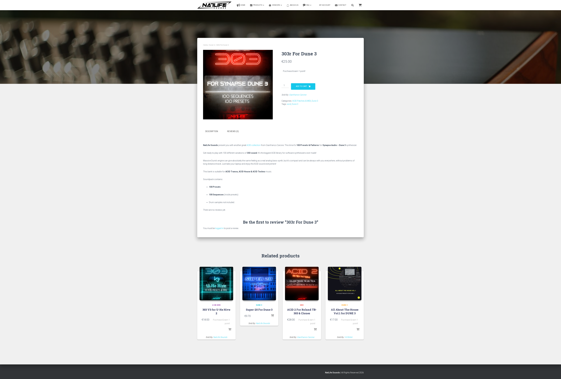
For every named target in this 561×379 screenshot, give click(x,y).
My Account (324, 5)
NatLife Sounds (220, 337)
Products (258, 5)
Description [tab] (211, 131)
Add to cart (301, 86)
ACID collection (253, 145)
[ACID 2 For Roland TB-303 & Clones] (302, 283)
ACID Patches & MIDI (301, 101)
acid (289, 104)
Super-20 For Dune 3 (259, 309)
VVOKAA (348, 337)
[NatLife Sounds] (214, 5)
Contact (342, 5)
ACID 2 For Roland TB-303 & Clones (302, 311)
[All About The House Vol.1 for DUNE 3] (344, 283)
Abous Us (294, 5)
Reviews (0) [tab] (233, 131)
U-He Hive (216, 305)
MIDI (302, 305)
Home (242, 5)
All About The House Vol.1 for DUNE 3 (344, 311)
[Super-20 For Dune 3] (259, 283)
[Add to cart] (229, 329)
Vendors (276, 5)
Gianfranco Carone (297, 95)
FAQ (308, 5)
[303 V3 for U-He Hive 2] (216, 283)
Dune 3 (212, 45)
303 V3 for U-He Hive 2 (216, 311)
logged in (219, 228)
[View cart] (360, 4)
